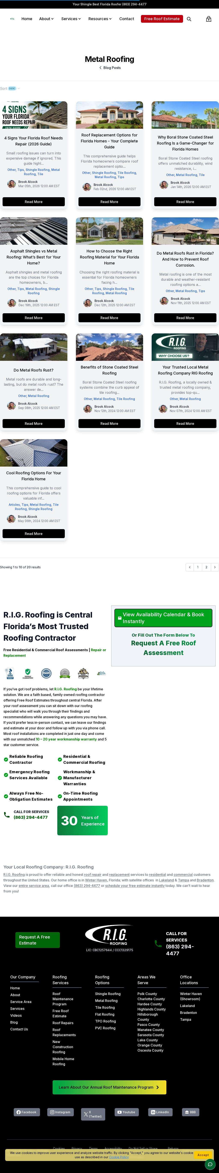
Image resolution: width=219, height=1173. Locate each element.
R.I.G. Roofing (14, 874)
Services (69, 18)
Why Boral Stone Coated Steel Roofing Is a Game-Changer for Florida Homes (185, 143)
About (44, 18)
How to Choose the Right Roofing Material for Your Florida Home (109, 257)
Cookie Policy (119, 1157)
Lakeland (166, 880)
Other (11, 170)
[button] (52, 19)
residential (157, 874)
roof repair (92, 874)
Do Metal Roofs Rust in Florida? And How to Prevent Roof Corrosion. (185, 259)
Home (27, 18)
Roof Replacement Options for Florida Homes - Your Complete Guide (109, 141)
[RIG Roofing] (12, 19)
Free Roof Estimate (162, 18)
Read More (34, 202)
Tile (40, 174)
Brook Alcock (28, 182)
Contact (126, 18)
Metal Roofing (105, 177)
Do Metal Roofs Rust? (33, 370)
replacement (119, 874)
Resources (98, 18)
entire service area (34, 885)
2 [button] (206, 567)
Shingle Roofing (38, 170)
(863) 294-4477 (134, 4)
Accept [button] (203, 1155)
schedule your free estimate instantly (135, 885)
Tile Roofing (127, 173)
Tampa (183, 880)
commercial (183, 874)
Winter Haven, (96, 880)
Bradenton (205, 880)
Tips (20, 170)
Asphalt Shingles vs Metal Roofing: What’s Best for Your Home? (34, 257)
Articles (14, 504)
